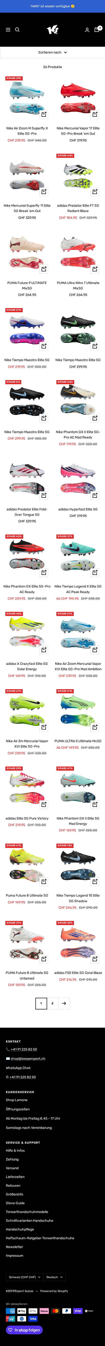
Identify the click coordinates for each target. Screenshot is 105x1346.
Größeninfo (14, 1194)
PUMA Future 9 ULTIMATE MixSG (27, 285)
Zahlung (12, 1159)
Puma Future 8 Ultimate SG (27, 895)
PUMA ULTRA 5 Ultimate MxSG (78, 741)
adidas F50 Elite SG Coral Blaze (78, 973)
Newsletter (14, 1247)
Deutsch (52, 1277)
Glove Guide (15, 1203)
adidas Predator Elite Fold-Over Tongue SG (27, 512)
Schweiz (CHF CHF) (22, 1277)
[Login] (87, 30)
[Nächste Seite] (64, 1003)
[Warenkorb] (96, 29)
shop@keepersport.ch (28, 1059)
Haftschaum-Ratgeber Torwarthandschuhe (40, 1238)
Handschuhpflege (20, 1229)
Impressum (14, 1256)
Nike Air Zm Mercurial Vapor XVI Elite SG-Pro (27, 744)
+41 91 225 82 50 (24, 1049)
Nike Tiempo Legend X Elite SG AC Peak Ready (78, 589)
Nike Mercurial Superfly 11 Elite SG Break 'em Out (27, 208)
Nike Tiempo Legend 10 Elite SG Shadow (78, 898)
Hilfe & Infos (15, 1151)
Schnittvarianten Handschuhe (29, 1221)
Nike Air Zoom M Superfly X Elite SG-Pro (27, 131)
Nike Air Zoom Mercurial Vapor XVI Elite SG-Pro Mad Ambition (78, 666)
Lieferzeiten (15, 1177)
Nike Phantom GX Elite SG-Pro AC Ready (27, 589)
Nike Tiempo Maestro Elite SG (27, 360)
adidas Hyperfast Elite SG (78, 509)
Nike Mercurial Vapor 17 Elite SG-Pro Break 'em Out (78, 131)
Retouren (13, 1186)
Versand (12, 1168)
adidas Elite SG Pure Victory (27, 818)
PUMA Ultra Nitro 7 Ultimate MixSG (78, 285)
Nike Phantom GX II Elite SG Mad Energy (78, 821)
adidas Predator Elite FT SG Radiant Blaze (78, 208)
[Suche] (17, 29)
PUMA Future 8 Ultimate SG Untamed (27, 975)
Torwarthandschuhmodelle (27, 1212)
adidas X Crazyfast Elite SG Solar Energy (27, 666)
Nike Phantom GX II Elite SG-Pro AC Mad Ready (78, 434)
